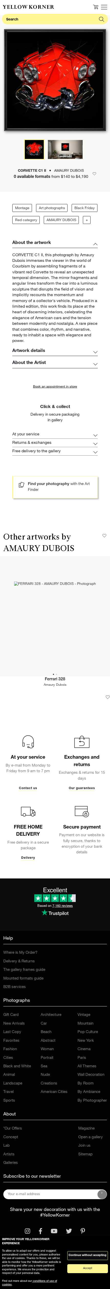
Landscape (12, 1084)
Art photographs (52, 208)
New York (86, 1041)
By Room (86, 1084)
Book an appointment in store (55, 387)
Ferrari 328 (55, 680)
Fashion (10, 1049)
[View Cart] (96, 7)
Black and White (17, 1066)
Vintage (84, 1015)
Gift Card (11, 1015)
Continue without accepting (87, 1255)
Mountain (85, 1024)
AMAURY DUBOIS (61, 220)
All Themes (87, 1066)
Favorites (11, 1041)
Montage (22, 208)
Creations (49, 1084)
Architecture (51, 1015)
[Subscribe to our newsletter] (102, 1194)
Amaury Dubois (55, 685)
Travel (8, 1092)
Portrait (47, 1058)
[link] (28, 7)
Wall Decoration (91, 1075)
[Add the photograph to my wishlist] (107, 697)
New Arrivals (14, 1024)
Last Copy (12, 1032)
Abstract (48, 1041)
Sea (44, 1066)
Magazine (86, 1129)
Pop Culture (88, 1032)
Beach (46, 1032)
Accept (87, 1268)
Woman (47, 1049)
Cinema (84, 1049)
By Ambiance (89, 1092)
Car (44, 1024)
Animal (9, 1075)
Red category (26, 220)
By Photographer (92, 1101)
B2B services (14, 987)
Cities (8, 1058)
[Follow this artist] (104, 535)
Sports (9, 1101)
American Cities (54, 1092)
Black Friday (84, 208)
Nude (45, 1075)
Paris (82, 1058)
